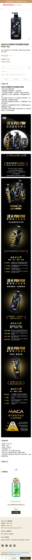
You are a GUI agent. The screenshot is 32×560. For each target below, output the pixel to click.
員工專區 (27, 540)
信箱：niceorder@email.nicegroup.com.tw (11, 528)
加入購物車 (13, 558)
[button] (30, 496)
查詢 (2, 534)
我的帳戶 (6, 534)
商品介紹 (6, 79)
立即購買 (25, 558)
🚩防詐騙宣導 (14, 540)
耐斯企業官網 (21, 540)
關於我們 (3, 540)
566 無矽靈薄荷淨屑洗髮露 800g (16, 504)
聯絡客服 (11, 534)
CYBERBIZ (18, 554)
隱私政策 (8, 540)
